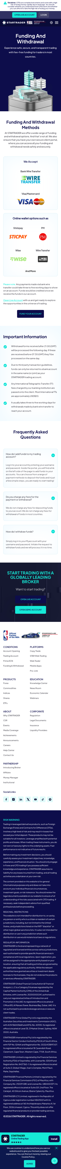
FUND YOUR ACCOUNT (30, 314)
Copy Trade (35, 651)
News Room (35, 688)
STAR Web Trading (38, 656)
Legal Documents (38, 720)
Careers (6, 745)
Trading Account (10, 656)
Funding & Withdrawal (13, 666)
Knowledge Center (38, 683)
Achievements (9, 735)
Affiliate (7, 772)
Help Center (8, 750)
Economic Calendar (39, 693)
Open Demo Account (30, 610)
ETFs (5, 703)
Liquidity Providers (38, 730)
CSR (5, 720)
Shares (6, 698)
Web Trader (35, 661)
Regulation (35, 715)
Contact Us (8, 755)
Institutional (8, 782)
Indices (6, 693)
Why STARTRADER (11, 715)
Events (6, 725)
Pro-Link (34, 671)
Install (54, 1138)
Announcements (11, 740)
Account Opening (11, 651)
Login (44, 15)
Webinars (34, 698)
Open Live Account (24, 15)
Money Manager (10, 777)
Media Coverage (10, 730)
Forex (5, 683)
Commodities (9, 688)
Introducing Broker (12, 767)
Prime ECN (8, 661)
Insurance (34, 725)
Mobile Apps (35, 666)
